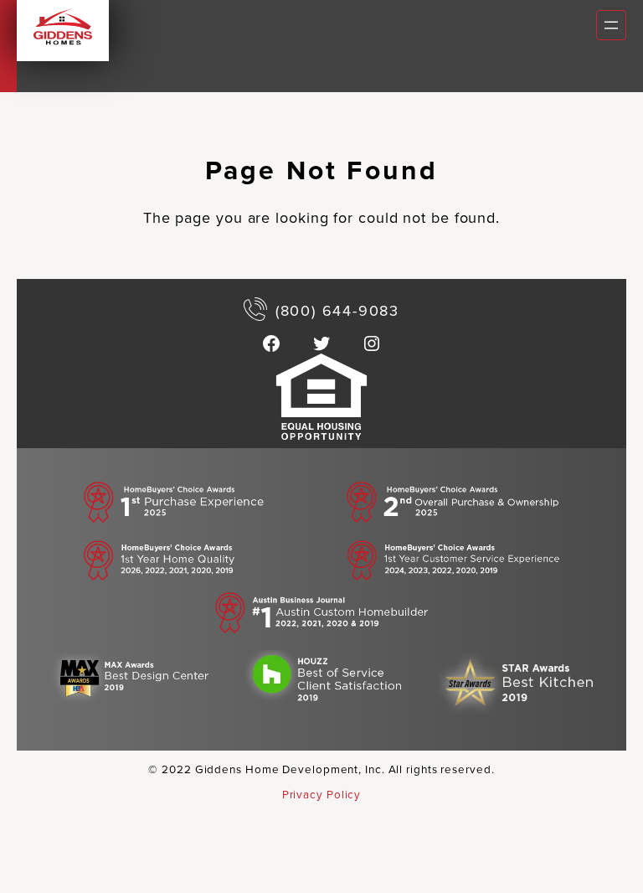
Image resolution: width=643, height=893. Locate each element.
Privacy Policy (322, 794)
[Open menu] (611, 25)
